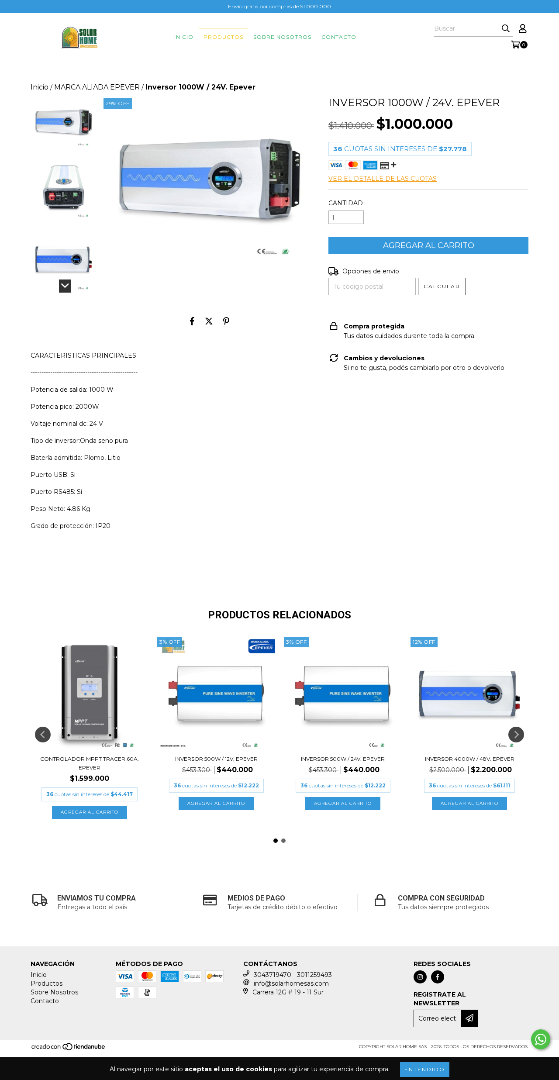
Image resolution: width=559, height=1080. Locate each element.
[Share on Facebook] (192, 321)
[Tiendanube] (69, 1049)
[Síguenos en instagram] (420, 976)
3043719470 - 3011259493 (293, 975)
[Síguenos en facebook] (437, 976)
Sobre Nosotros (282, 37)
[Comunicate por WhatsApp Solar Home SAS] (540, 1039)
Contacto (338, 37)
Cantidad (345, 203)
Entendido (424, 1069)
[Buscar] (506, 29)
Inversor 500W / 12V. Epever (216, 759)
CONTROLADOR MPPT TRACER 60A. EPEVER (89, 763)
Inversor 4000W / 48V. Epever (469, 759)
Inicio (183, 37)
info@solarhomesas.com (291, 983)
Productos (223, 37)
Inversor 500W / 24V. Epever (343, 759)
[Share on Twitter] (209, 321)
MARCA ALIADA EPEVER (97, 87)
